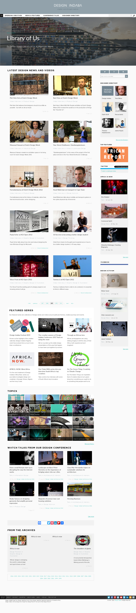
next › (67, 303)
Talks (11, 475)
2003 (45, 578)
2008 (78, 576)
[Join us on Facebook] (114, 71)
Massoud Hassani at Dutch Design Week (25, 145)
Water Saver (105, 291)
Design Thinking (68, 238)
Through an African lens (76, 335)
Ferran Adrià (119, 114)
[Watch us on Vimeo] (124, 597)
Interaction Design (14, 439)
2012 (63, 576)
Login (38, 597)
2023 (23, 576)
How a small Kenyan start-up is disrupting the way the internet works (21, 469)
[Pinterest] (52, 522)
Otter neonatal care (107, 315)
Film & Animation (78, 414)
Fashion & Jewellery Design (59, 414)
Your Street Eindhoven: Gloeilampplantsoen (69, 145)
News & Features (32, 15)
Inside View (57, 238)
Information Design (78, 426)
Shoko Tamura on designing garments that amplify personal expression (21, 501)
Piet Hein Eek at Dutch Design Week (23, 98)
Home (1, 15)
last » (72, 303)
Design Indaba (106, 98)
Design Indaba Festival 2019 (20, 335)
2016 (48, 576)
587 (42, 303)
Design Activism (72, 193)
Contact (15, 597)
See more (91, 516)
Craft (62, 402)
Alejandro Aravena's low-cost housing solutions (49, 500)
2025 (15, 576)
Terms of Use (52, 597)
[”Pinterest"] (123, 71)
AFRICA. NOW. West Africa (20, 369)
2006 (85, 576)
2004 (41, 578)
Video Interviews (16, 101)
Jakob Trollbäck (106, 339)
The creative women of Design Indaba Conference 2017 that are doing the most (50, 337)
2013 (60, 576)
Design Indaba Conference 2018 (25, 479)
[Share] (62, 522)
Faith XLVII (105, 114)
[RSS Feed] (130, 597)
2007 (82, 576)
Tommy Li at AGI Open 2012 (63, 279)
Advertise (22, 597)
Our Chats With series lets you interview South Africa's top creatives (49, 371)
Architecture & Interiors (32, 402)
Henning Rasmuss (73, 499)
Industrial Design (30, 148)
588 (47, 303)
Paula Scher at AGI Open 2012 (21, 234)
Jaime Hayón (119, 131)
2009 (74, 576)
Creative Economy (83, 402)
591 (61, 303)
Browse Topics (89, 444)
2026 (11, 576)
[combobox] (120, 15)
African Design (13, 402)
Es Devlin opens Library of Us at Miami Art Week (30, 46)
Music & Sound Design (36, 439)
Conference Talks (51, 15)
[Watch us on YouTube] (121, 597)
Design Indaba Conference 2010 (54, 508)
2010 (71, 576)
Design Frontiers (15, 552)
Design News (78, 552)
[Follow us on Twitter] (104, 71)
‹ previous (35, 303)
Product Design (29, 101)
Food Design (12, 426)
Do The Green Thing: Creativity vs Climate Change (78, 370)
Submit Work (31, 597)
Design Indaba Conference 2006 (83, 506)
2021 (30, 576)
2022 (26, 576)
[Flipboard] (58, 522)
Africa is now (14, 548)
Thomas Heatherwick (106, 132)
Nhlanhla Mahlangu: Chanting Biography (111, 246)
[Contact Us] (133, 597)
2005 (89, 576)
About (9, 597)
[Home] (68, 6)
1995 (60, 578)
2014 (56, 576)
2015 (52, 576)
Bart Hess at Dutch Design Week (65, 98)
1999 (56, 578)
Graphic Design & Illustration (34, 238)
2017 (45, 576)
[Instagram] (118, 597)
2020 (34, 576)
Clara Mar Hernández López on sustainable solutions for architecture (78, 469)
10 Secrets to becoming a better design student (70, 234)
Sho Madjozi (105, 197)
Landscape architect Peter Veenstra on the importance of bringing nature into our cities (49, 469)
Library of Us (23, 38)
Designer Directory (70, 15)
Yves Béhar (118, 98)
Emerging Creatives (13, 15)
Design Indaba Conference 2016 (83, 479)
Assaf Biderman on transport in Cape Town (69, 190)
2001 (52, 578)
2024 (19, 576)
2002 (48, 578)
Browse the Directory (122, 140)
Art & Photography (48, 402)
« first (29, 303)
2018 (41, 576)
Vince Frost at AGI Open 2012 (21, 279)
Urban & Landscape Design (76, 148)
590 (56, 303)
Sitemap (44, 597)
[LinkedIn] (55, 522)
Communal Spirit (106, 221)
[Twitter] (48, 522)
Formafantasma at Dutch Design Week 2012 (26, 190)
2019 (37, 576)
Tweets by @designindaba (108, 171)
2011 (67, 576)
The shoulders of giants (82, 548)
